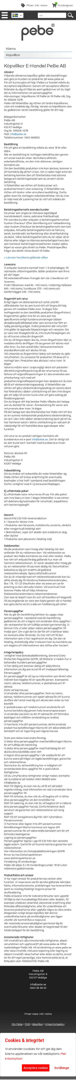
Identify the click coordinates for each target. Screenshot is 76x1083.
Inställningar (61, 1068)
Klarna (11, 48)
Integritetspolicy (54, 1024)
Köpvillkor (13, 55)
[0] (54, 6)
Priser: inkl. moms (37, 5)
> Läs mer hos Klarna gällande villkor (26, 257)
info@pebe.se (18, 134)
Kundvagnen (65, 5)
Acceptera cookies (36, 1068)
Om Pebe (17, 1024)
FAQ (27, 1024)
